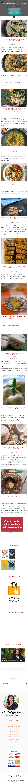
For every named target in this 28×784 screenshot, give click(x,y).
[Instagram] (18, 776)
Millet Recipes (14, 731)
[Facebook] (9, 776)
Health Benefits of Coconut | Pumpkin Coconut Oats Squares (14, 267)
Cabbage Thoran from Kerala (14, 148)
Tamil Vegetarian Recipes (14, 726)
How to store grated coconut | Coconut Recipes (14, 448)
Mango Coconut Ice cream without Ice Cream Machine (14, 407)
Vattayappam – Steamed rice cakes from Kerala (14, 354)
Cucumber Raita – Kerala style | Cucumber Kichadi (14, 40)
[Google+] (21, 776)
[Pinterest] (14, 776)
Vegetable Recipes (14, 739)
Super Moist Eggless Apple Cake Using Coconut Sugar (14, 218)
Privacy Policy (14, 12)
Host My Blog (14, 781)
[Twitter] (11, 776)
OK (14, 9)
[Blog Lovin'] (6, 776)
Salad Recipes (14, 724)
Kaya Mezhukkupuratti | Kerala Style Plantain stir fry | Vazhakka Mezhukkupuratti (14, 110)
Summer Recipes (14, 729)
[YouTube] (16, 776)
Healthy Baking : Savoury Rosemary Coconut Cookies (14, 317)
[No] (26, 8)
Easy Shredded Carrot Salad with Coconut (14, 183)
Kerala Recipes (14, 741)
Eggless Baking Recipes (14, 736)
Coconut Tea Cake (14, 496)
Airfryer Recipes (14, 734)
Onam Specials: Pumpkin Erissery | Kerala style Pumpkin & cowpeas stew (14, 74)
